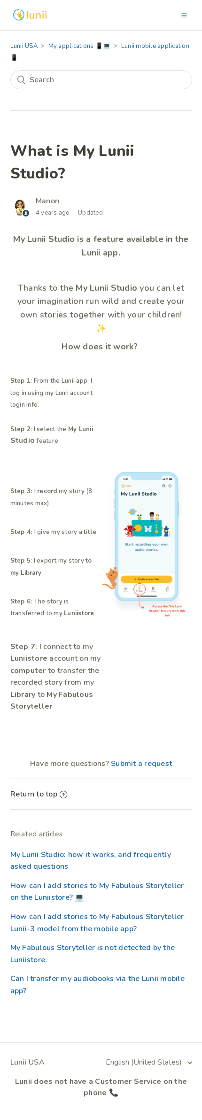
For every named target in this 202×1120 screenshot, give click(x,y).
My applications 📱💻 (79, 46)
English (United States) (145, 1062)
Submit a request (141, 763)
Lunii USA (24, 46)
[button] (184, 15)
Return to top (33, 794)
